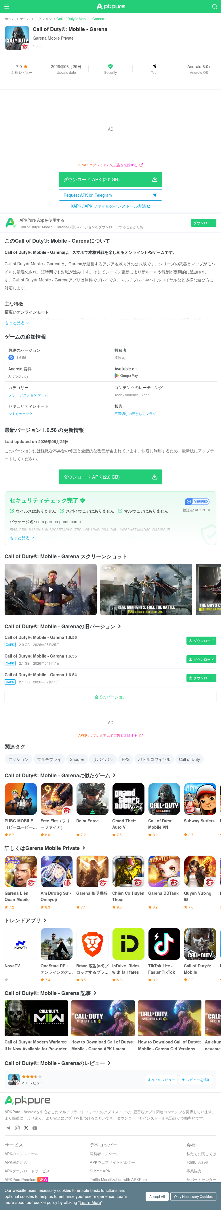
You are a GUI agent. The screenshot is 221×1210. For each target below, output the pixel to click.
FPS (125, 759)
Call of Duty (189, 759)
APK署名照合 (16, 1162)
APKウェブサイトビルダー (112, 1162)
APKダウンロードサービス (27, 1171)
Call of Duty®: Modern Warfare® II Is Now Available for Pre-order (36, 1045)
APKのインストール (22, 1153)
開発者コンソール (105, 1153)
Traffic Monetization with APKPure (118, 1179)
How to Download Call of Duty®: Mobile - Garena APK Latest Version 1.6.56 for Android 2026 (103, 1045)
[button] (110, 69)
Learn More (90, 1202)
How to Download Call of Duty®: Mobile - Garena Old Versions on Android (169, 1045)
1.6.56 (21, 357)
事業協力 (193, 1171)
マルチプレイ (49, 759)
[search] (214, 6)
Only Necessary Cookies (193, 1196)
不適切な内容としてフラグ (135, 413)
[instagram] (17, 1128)
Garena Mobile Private (53, 38)
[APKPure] (110, 6)
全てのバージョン (110, 696)
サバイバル (103, 759)
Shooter (77, 759)
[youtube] (35, 1128)
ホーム (10, 18)
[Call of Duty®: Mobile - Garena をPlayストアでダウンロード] (126, 375)
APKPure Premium (20, 1179)
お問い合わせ (197, 1162)
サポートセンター (201, 1179)
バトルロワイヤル (154, 759)
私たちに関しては (201, 1153)
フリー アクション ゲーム (28, 394)
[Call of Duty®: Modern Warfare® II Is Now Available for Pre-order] (36, 1018)
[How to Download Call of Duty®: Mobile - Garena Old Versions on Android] (169, 1018)
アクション (43, 18)
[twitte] (26, 1128)
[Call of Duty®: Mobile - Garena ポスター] (146, 589)
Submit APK (100, 1171)
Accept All (157, 1196)
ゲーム (25, 18)
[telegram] (8, 1128)
